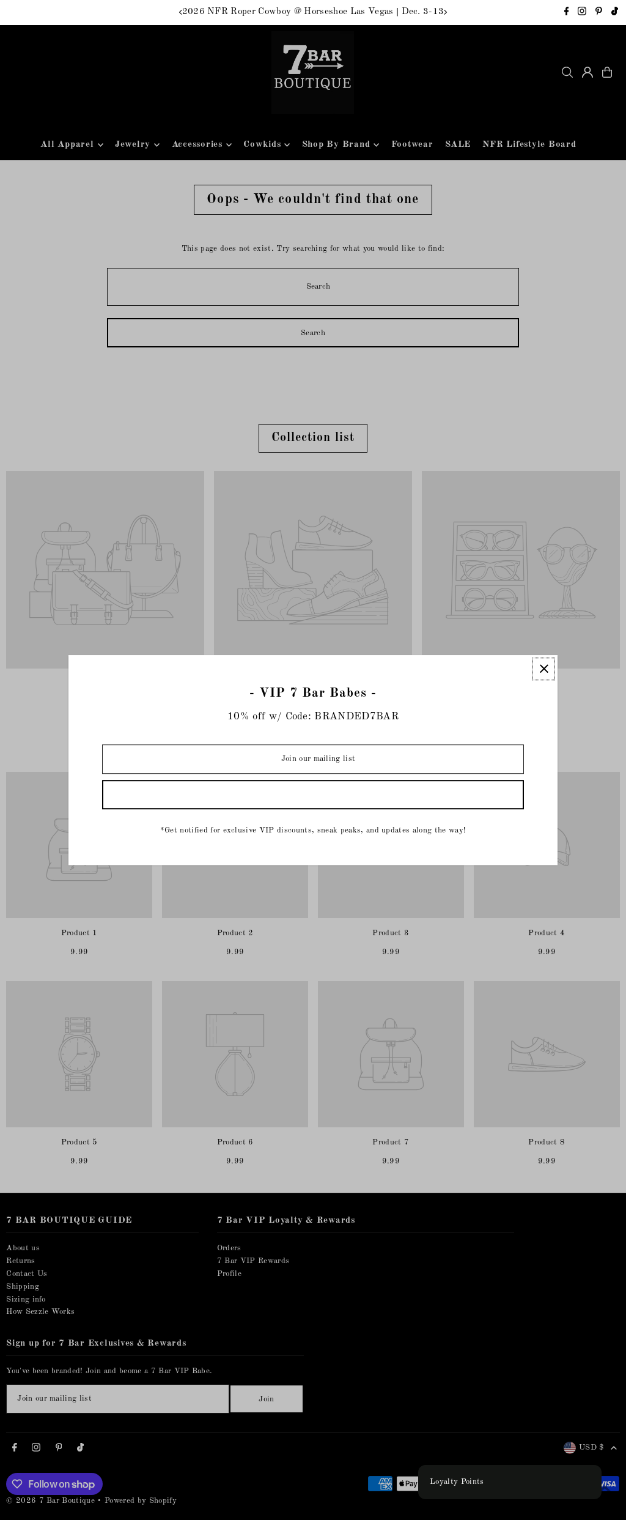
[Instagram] (582, 13)
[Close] (543, 669)
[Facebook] (566, 13)
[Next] (445, 12)
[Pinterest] (598, 13)
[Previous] (181, 12)
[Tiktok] (614, 13)
